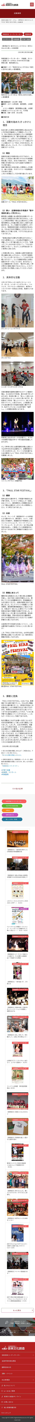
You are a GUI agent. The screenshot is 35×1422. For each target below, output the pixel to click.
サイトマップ (6, 1413)
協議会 (8, 810)
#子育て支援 (5, 770)
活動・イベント (7, 1373)
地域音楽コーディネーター (14, 801)
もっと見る (17, 1310)
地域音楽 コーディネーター (12, 34)
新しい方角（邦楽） (12, 819)
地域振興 (16, 39)
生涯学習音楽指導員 (12, 806)
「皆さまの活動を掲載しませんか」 (11, 755)
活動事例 (28, 34)
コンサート (7, 39)
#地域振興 (5, 774)
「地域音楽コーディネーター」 (10, 766)
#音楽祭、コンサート (8, 772)
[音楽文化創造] (13, 4)
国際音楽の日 (10, 815)
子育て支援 (26, 39)
